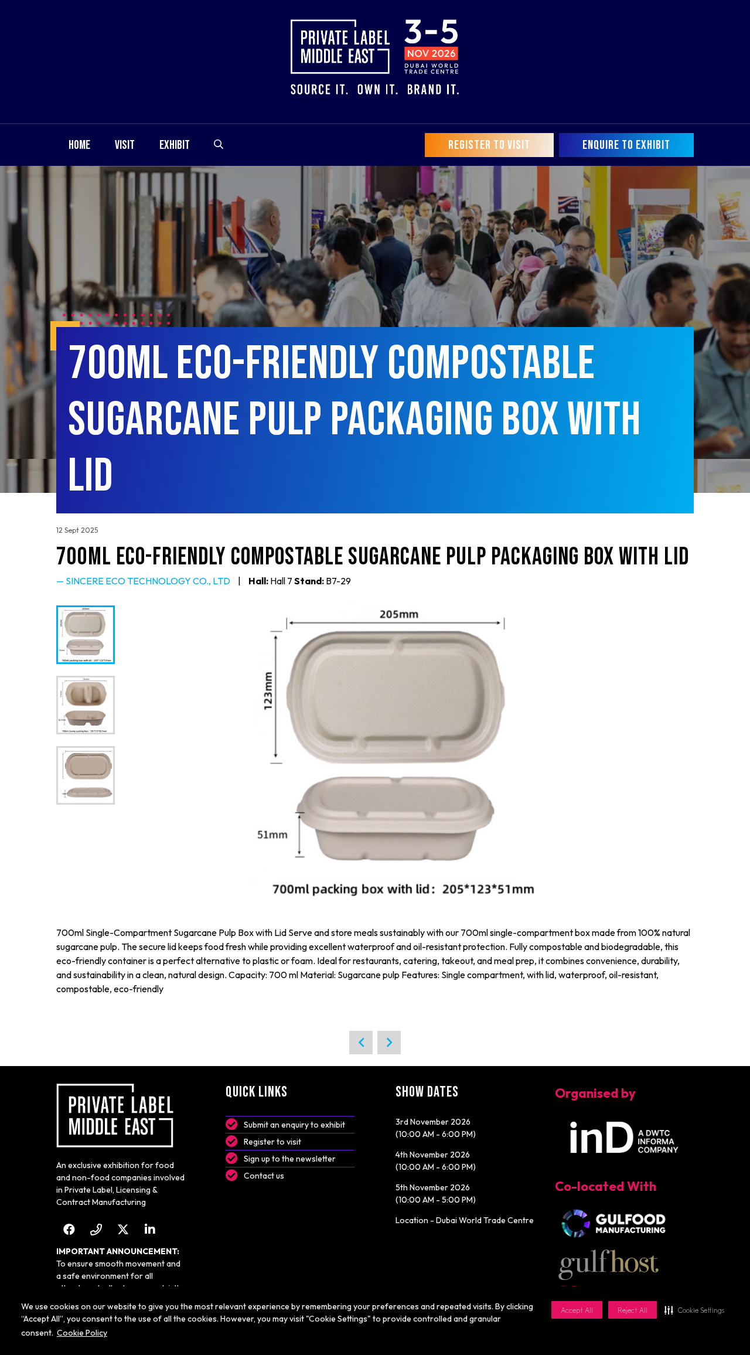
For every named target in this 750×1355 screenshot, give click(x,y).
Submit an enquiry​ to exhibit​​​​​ (294, 1124)
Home (79, 145)
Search (218, 144)
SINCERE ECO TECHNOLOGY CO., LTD (148, 581)
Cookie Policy (82, 1332)
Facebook (68, 1229)
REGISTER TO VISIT (489, 145)
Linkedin (149, 1229)
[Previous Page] (361, 1042)
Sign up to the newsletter (290, 1158)
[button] (694, 1309)
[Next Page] (389, 1042)
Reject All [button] (632, 1310)
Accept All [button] (577, 1310)
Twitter (122, 1229)
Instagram (95, 1229)
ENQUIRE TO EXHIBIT (626, 145)
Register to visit (272, 1141)
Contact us (264, 1175)
